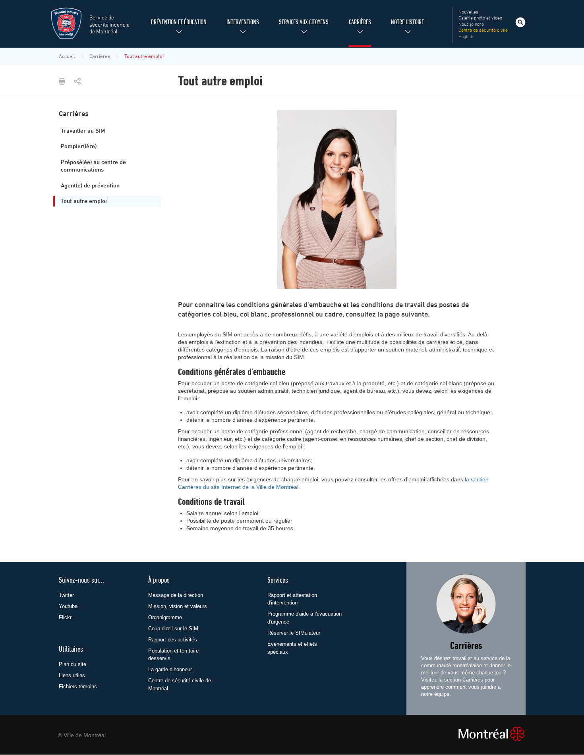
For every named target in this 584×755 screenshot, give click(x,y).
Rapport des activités (172, 640)
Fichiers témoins (78, 686)
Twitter (66, 595)
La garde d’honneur (170, 669)
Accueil (67, 56)
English (465, 37)
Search (520, 22)
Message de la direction (175, 595)
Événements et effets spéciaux (292, 648)
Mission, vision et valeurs (177, 606)
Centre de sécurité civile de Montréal (179, 684)
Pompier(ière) (79, 146)
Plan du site (72, 664)
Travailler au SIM (83, 131)
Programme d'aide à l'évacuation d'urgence (304, 618)
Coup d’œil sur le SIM (173, 628)
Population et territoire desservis (173, 655)
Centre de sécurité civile (483, 30)
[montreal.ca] (486, 734)
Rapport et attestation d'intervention (292, 599)
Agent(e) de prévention (90, 185)
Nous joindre (471, 24)
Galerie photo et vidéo (480, 18)
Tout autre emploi (84, 201)
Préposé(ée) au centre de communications (93, 166)
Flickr (65, 617)
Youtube (68, 606)
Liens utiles (72, 675)
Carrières (466, 646)
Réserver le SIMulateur (293, 633)
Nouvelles (468, 12)
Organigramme (165, 617)
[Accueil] (66, 23)
